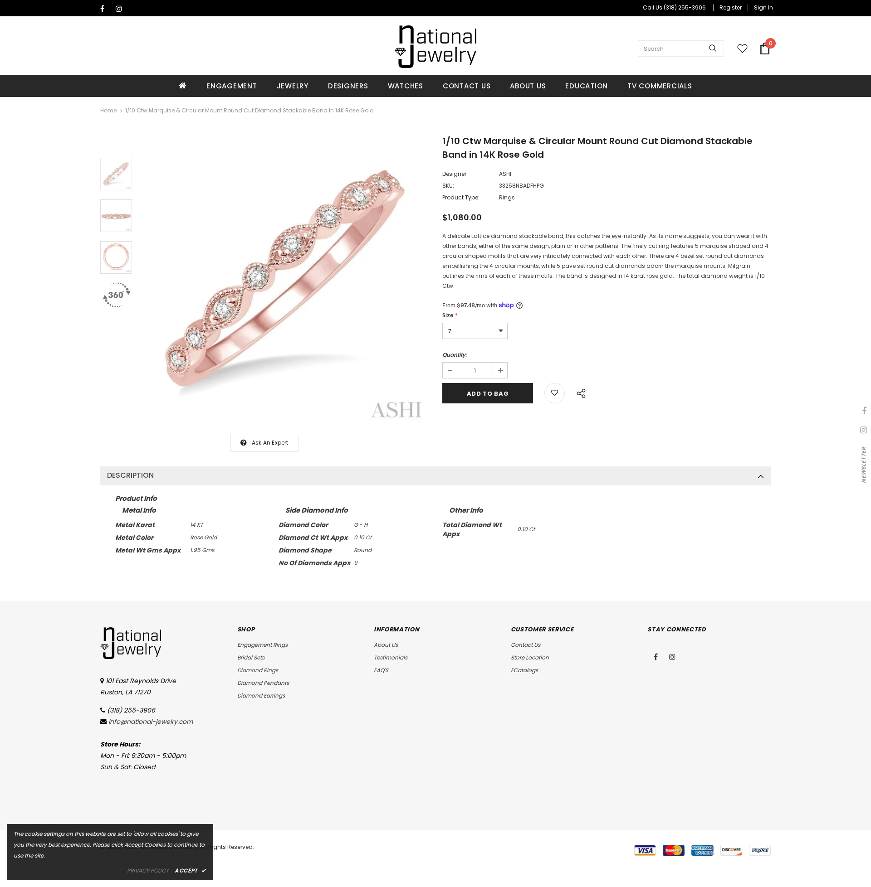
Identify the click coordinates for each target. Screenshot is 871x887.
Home (108, 110)
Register (730, 7)
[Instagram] (121, 9)
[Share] (578, 392)
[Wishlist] (554, 393)
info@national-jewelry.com (150, 721)
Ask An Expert (270, 442)
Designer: (455, 174)
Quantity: (454, 355)
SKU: (448, 185)
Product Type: (461, 197)
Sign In (763, 7)
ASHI (505, 174)
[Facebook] (106, 9)
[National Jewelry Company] (436, 46)
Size (450, 315)
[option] (285, 281)
